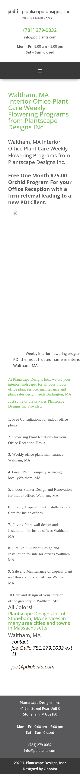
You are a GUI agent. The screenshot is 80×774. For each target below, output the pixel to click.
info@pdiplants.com (40, 37)
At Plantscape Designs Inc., (29, 379)
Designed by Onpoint (40, 768)
